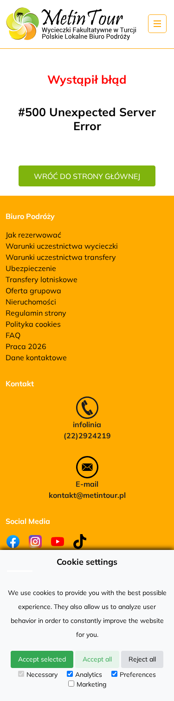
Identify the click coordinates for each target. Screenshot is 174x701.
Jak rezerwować (33, 234)
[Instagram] (35, 541)
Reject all (142, 659)
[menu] (157, 24)
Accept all (97, 659)
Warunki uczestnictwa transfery (61, 257)
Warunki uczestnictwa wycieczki (62, 246)
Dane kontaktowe (36, 357)
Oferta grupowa (33, 290)
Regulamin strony (36, 312)
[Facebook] (13, 541)
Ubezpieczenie (31, 268)
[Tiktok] (79, 541)
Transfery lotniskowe (41, 279)
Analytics (88, 674)
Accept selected (42, 659)
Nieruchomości (31, 301)
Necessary (42, 674)
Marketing (91, 684)
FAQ (13, 335)
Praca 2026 (26, 346)
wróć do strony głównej (87, 176)
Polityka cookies (33, 324)
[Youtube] (57, 541)
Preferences (138, 674)
